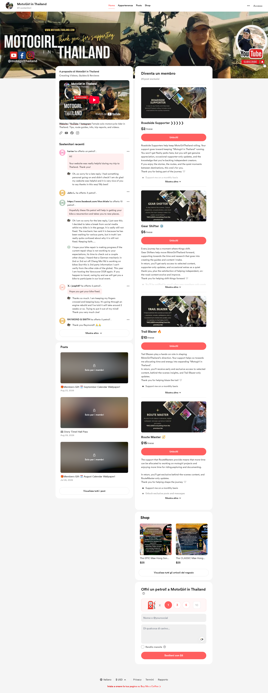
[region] (173, 288)
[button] (111, 5)
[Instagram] (77, 132)
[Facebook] (72, 132)
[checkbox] (151, 647)
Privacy (137, 679)
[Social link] (60, 132)
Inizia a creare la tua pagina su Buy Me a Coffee (133, 686)
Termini (149, 679)
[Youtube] (66, 132)
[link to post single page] (94, 372)
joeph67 (76, 285)
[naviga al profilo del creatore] (9, 6)
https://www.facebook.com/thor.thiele (88, 201)
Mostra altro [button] (171, 181)
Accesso (257, 5)
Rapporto (163, 679)
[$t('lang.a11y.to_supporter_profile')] (68, 174)
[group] (173, 137)
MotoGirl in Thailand (32, 4)
